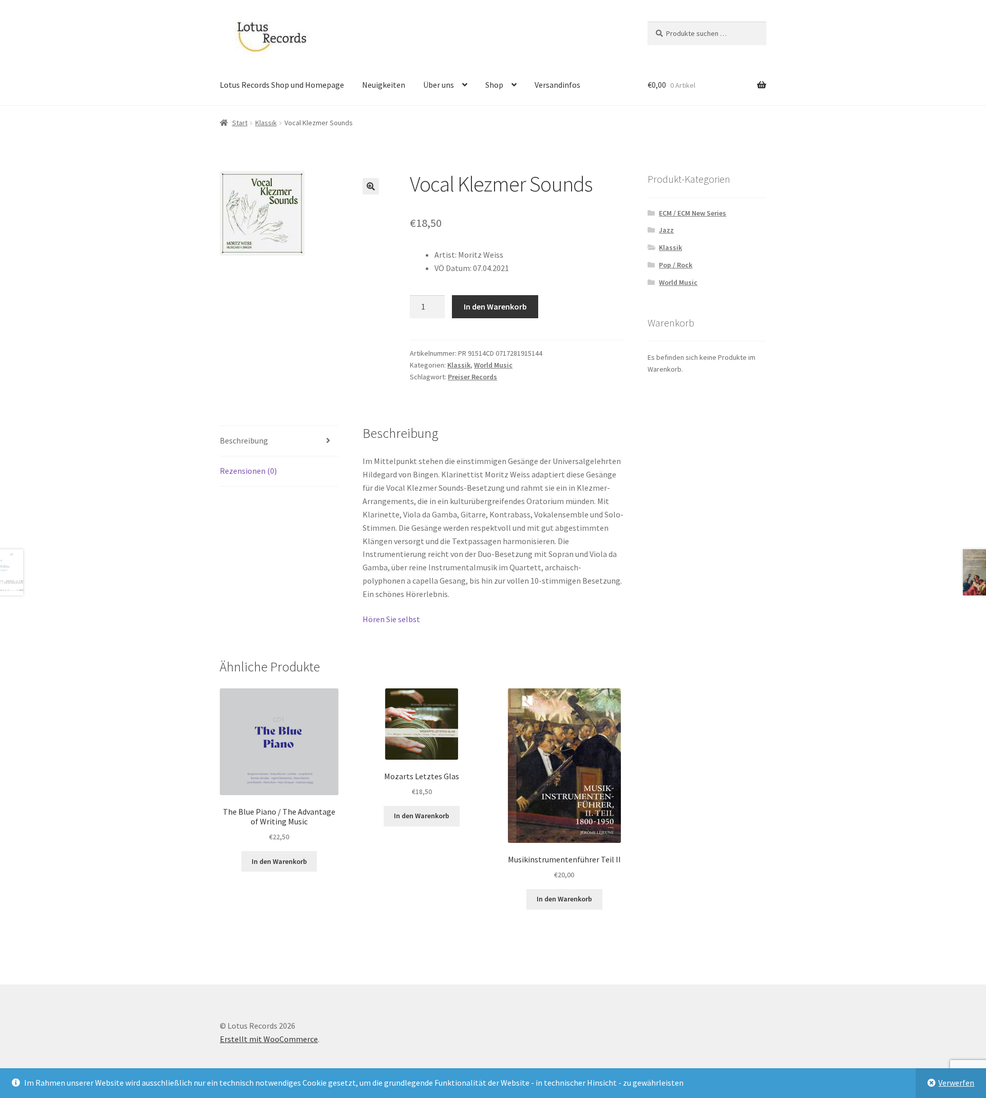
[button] (371, 186)
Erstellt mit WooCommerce (269, 1039)
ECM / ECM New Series (692, 213)
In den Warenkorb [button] (279, 861)
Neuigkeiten (383, 85)
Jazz (666, 230)
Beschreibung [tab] (244, 440)
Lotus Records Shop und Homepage (282, 85)
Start (240, 122)
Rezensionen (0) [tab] (248, 471)
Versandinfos (557, 85)
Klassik (266, 122)
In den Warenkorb (495, 306)
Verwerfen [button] (956, 1082)
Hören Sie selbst (391, 619)
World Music (493, 365)
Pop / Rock (675, 264)
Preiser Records (472, 376)
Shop (494, 85)
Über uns (438, 85)
